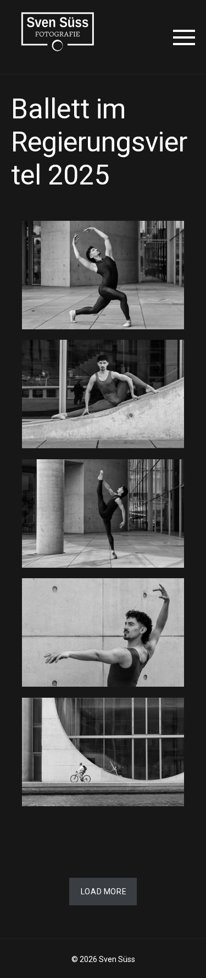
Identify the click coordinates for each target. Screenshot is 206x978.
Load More (103, 891)
